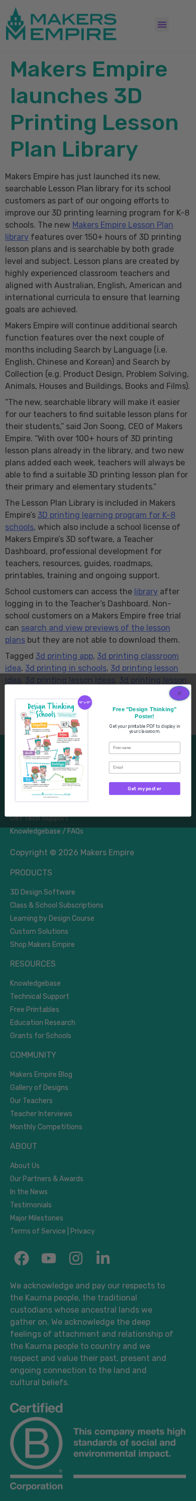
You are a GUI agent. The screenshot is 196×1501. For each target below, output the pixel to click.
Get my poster (144, 788)
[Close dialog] (179, 694)
